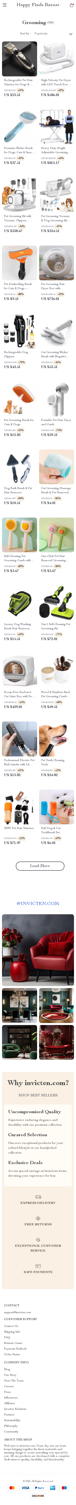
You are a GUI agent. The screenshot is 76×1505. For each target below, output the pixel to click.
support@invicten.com (17, 1312)
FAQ (7, 1337)
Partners (9, 1414)
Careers (9, 1386)
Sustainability (12, 1420)
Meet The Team (14, 1380)
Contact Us (11, 1326)
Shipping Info (12, 1332)
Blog (7, 1369)
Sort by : (25, 33)
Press (7, 1392)
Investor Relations (15, 1409)
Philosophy (11, 1426)
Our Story (10, 1375)
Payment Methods (15, 1349)
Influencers (11, 1397)
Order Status (12, 1354)
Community (11, 1431)
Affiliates (9, 1403)
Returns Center (13, 1343)
